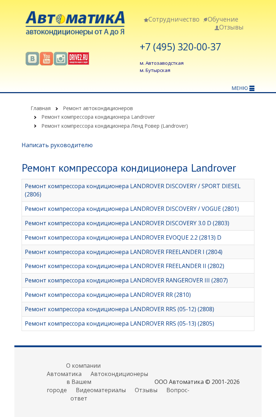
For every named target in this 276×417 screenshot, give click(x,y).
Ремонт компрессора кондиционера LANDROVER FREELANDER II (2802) (124, 266)
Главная (41, 108)
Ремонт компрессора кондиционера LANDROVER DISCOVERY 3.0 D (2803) (127, 223)
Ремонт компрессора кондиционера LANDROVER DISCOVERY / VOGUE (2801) (132, 209)
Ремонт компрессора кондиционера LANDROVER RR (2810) (108, 295)
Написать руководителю (57, 145)
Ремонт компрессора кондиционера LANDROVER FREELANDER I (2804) (123, 252)
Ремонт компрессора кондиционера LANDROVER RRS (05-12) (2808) (119, 309)
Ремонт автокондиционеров (98, 108)
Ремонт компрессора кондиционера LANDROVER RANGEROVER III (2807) (126, 280)
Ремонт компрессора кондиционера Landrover (98, 116)
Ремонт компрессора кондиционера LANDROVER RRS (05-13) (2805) (119, 323)
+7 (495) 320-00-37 (180, 46)
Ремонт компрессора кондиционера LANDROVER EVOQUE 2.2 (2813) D (123, 237)
